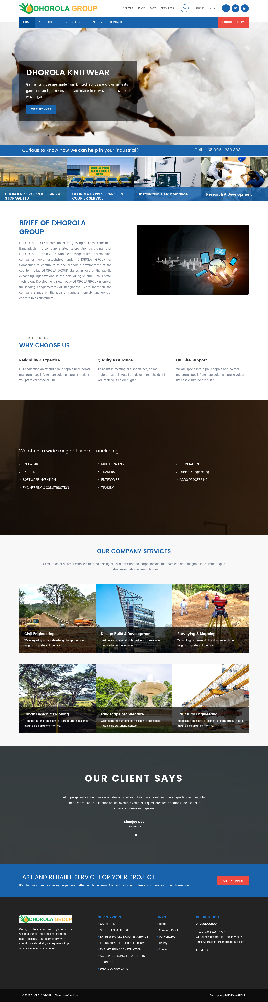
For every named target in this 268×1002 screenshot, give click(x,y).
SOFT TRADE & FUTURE (114, 930)
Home (27, 22)
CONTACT (116, 22)
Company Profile (169, 930)
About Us (45, 22)
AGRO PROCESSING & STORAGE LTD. (123, 956)
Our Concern (71, 22)
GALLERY (96, 22)
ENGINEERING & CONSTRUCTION (120, 949)
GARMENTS (107, 924)
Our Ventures (167, 936)
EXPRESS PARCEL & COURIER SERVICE (124, 936)
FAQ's (153, 8)
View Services (41, 116)
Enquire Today (233, 22)
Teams (141, 8)
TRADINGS (106, 962)
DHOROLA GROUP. (235, 995)
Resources (167, 8)
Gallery (163, 943)
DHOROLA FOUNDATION (115, 968)
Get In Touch (233, 880)
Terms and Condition (66, 995)
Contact (164, 949)
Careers (128, 8)
